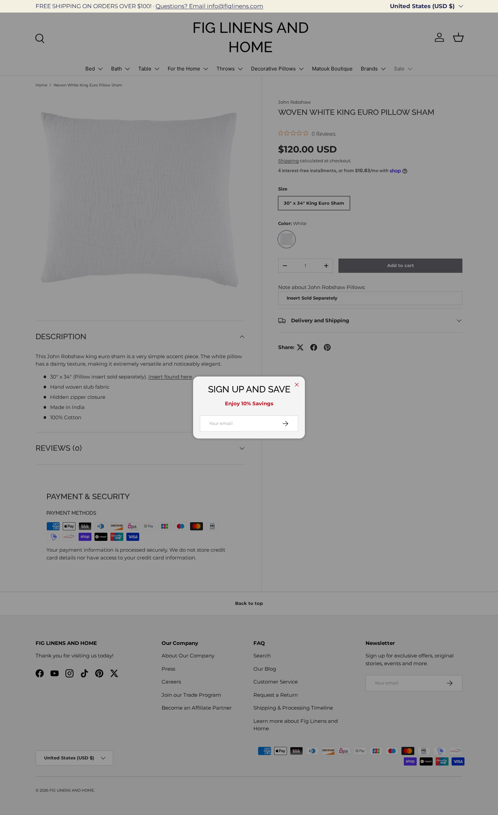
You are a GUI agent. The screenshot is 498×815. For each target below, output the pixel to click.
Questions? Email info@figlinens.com (209, 6)
